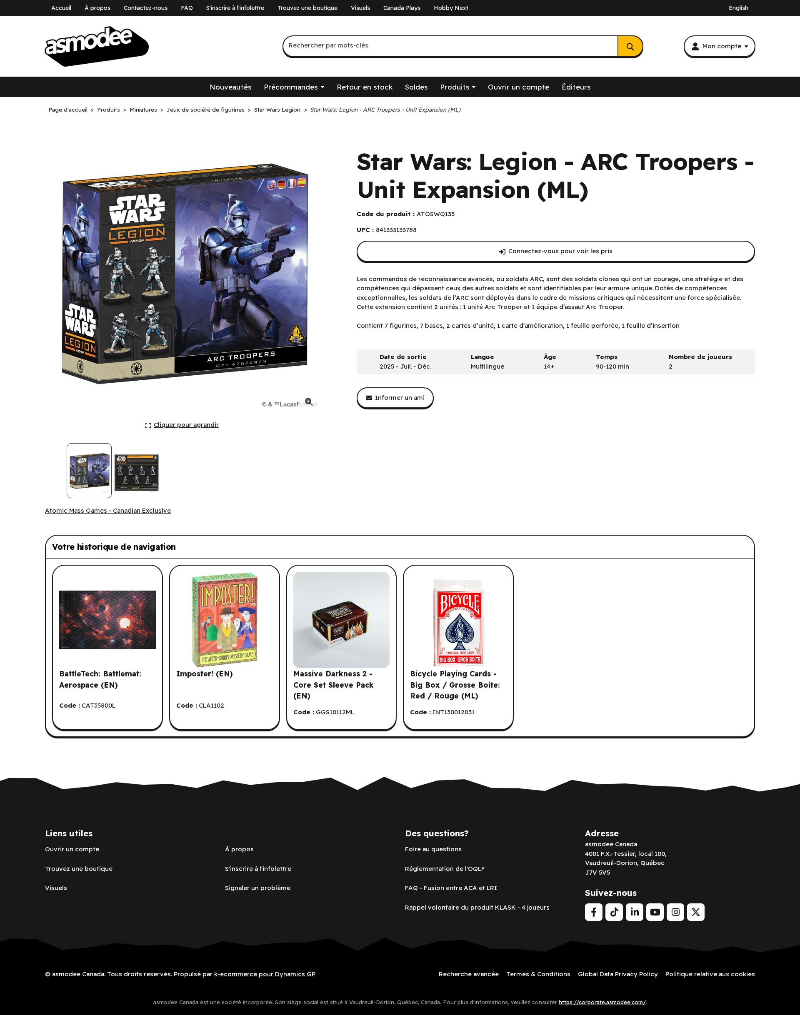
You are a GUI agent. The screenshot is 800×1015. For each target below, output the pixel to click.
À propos (97, 8)
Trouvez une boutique (308, 8)
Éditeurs (576, 86)
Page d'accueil (68, 109)
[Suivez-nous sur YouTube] (655, 912)
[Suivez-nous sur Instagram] (675, 912)
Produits (454, 86)
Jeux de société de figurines (206, 109)
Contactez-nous (146, 8)
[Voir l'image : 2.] (136, 470)
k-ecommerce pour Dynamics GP (264, 974)
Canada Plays (401, 8)
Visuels (360, 8)
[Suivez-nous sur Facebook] (593, 912)
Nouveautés (230, 86)
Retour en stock (364, 86)
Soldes (416, 86)
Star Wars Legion (277, 109)
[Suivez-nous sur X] (696, 912)
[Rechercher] (630, 46)
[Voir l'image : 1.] (89, 470)
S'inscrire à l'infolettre (235, 8)
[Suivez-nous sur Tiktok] (614, 912)
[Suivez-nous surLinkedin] (634, 912)
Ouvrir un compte (518, 86)
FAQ (187, 8)
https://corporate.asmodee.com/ (602, 1002)
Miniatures (143, 109)
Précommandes (291, 86)
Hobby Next (451, 8)
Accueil (61, 8)
